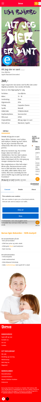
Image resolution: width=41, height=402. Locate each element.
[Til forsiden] (20, 4)
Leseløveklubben (6, 377)
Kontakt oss (5, 340)
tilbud (11, 246)
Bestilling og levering (8, 357)
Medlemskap (5, 359)
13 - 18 (20, 96)
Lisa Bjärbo (5, 72)
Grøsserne (4, 382)
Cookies (3, 345)
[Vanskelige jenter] (32, 146)
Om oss (3, 342)
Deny (20, 216)
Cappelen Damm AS (8, 392)
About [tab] (34, 189)
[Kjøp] (37, 179)
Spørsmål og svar (6, 337)
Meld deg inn (5, 362)
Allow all (20, 210)
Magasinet (4, 365)
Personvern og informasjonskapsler (23, 392)
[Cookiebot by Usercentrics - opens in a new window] (30, 184)
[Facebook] (3, 399)
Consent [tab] (7, 189)
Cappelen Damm (23, 105)
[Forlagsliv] (7, 399)
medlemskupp (10, 265)
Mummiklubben (6, 374)
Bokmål (20, 108)
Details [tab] (20, 189)
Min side (3, 354)
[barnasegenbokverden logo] (6, 327)
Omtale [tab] (5, 131)
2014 (19, 102)
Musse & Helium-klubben (9, 379)
